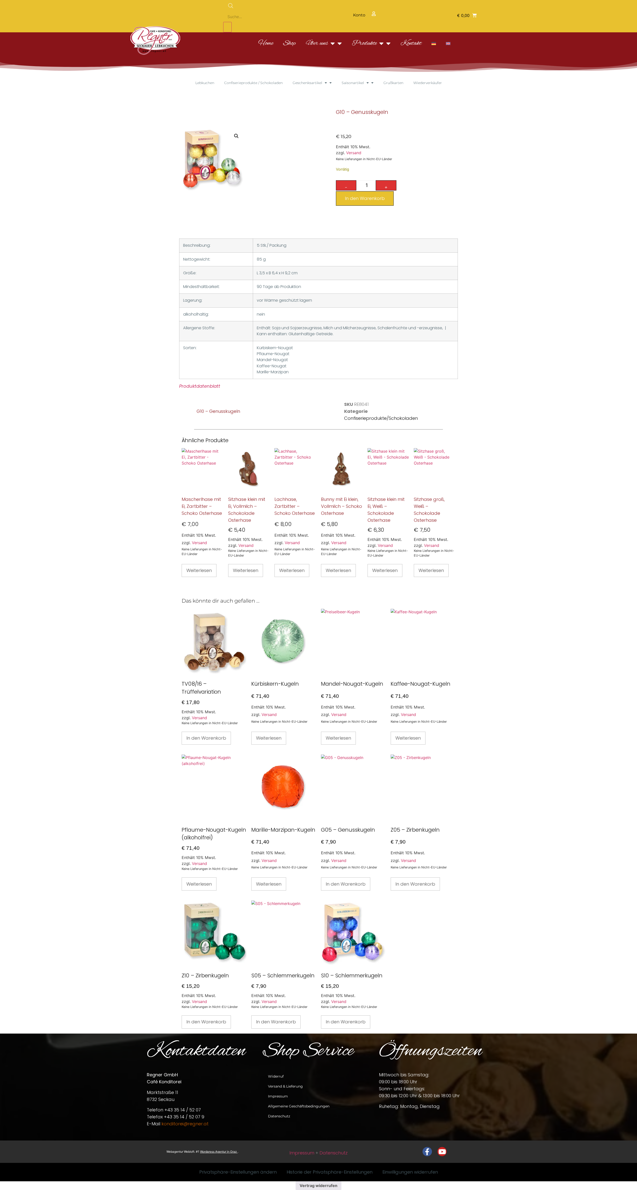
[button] (467, 15)
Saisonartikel (353, 83)
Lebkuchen (204, 83)
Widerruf (276, 1076)
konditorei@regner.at (185, 1124)
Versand (353, 152)
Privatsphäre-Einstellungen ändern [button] (238, 1172)
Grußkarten (393, 83)
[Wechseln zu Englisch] (448, 43)
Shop (289, 43)
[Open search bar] (258, 5)
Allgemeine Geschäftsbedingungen (298, 1106)
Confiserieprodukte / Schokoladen (253, 83)
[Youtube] (442, 1151)
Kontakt (411, 43)
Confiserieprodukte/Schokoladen (381, 418)
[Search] (227, 27)
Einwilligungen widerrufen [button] (410, 1172)
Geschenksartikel (307, 83)
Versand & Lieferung (285, 1086)
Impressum (278, 1096)
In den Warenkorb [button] (206, 738)
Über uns (317, 43)
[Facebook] (427, 1151)
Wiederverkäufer (427, 83)
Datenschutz (279, 1116)
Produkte (364, 43)
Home (265, 43)
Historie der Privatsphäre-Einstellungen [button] (329, 1172)
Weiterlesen (199, 570)
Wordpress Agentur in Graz (219, 1151)
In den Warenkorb (365, 198)
